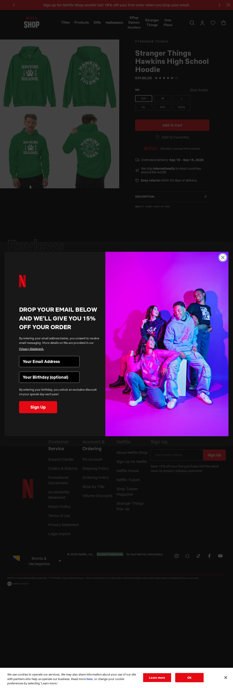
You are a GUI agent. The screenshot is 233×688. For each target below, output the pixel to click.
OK (189, 677)
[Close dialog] (223, 257)
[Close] (226, 678)
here (89, 679)
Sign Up (38, 407)
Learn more (157, 677)
